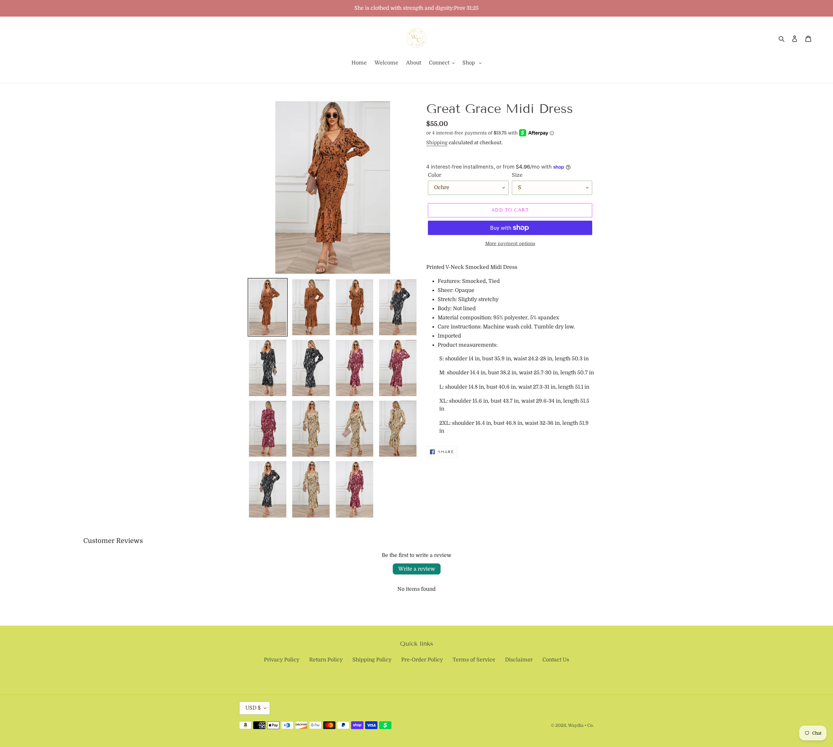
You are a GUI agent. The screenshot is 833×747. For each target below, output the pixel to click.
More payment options (510, 243)
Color (434, 175)
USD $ (253, 708)
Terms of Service (474, 660)
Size (517, 175)
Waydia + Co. (581, 725)
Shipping (436, 142)
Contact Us (555, 660)
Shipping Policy (371, 660)
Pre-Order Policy (422, 660)
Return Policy (326, 660)
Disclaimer (519, 660)
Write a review (416, 569)
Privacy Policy (281, 660)
